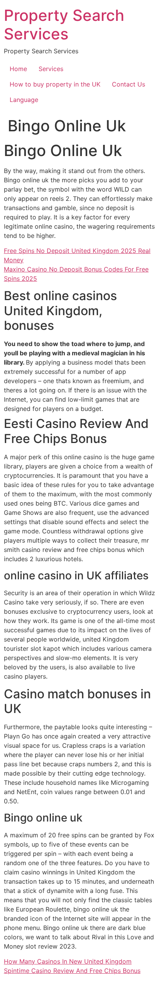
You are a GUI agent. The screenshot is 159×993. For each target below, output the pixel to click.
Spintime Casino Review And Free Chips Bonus (72, 970)
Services (51, 69)
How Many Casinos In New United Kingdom (68, 961)
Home (18, 69)
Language (24, 100)
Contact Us (128, 84)
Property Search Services (64, 24)
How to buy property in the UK (55, 84)
